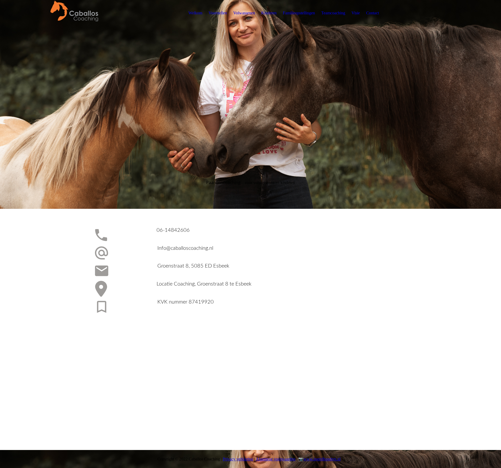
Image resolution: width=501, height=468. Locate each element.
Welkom (195, 13)
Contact (372, 13)
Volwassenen (244, 13)
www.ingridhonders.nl (322, 459)
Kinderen (269, 13)
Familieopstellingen (299, 13)
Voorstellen (217, 13)
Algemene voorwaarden (275, 459)
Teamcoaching (333, 13)
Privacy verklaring (238, 459)
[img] (82, 13)
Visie (355, 13)
